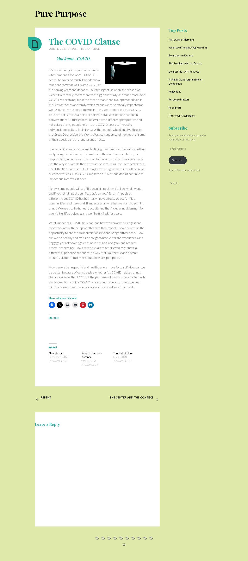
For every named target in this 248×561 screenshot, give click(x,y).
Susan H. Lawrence (86, 48)
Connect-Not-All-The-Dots (184, 71)
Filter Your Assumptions (182, 115)
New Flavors (56, 353)
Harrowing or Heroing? (181, 39)
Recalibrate (175, 107)
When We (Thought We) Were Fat (188, 47)
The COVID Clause (84, 41)
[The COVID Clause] (35, 44)
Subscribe (177, 160)
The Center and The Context (132, 397)
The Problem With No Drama (185, 63)
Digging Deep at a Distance (91, 354)
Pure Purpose (61, 13)
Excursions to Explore (181, 55)
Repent (46, 397)
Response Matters (179, 99)
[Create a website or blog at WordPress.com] (124, 544)
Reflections (175, 91)
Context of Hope (123, 353)
